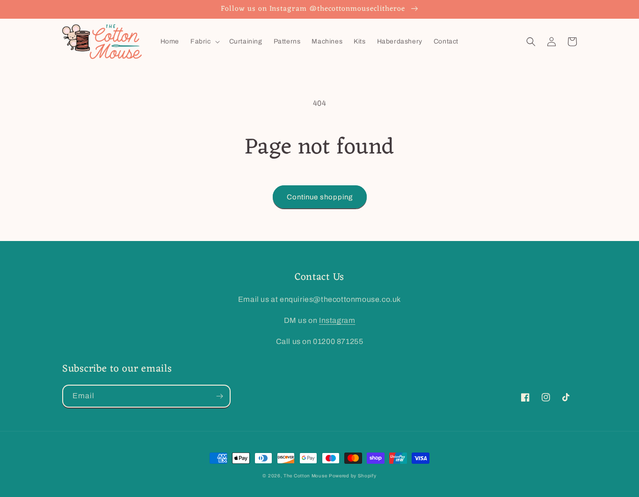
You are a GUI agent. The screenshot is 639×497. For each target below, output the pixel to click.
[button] (204, 41)
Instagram (337, 320)
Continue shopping (320, 197)
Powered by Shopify (353, 475)
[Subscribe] (219, 396)
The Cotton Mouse (305, 475)
